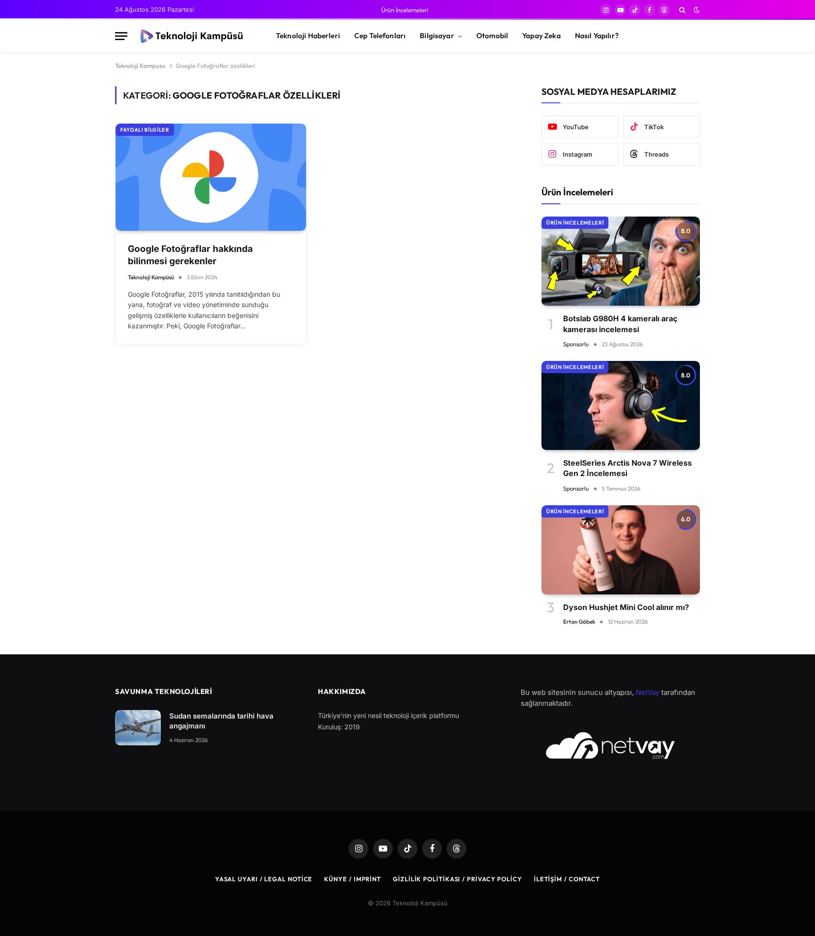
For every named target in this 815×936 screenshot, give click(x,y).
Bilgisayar (437, 35)
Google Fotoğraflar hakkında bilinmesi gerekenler (190, 255)
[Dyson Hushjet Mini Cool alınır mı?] (620, 549)
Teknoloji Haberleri (308, 35)
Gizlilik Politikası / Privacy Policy (457, 879)
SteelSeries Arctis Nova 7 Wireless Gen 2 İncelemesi (627, 468)
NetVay (647, 692)
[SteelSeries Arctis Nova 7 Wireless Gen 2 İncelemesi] (620, 405)
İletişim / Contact (567, 879)
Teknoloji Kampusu (140, 65)
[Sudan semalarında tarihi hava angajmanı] (138, 727)
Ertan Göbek (579, 621)
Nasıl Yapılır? (597, 35)
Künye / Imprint (352, 879)
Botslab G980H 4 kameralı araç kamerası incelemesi (620, 324)
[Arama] (682, 9)
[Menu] (121, 36)
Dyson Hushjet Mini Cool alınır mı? (626, 607)
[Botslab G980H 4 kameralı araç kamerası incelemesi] (620, 261)
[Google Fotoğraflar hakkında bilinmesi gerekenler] (211, 177)
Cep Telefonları (380, 35)
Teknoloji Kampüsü (151, 277)
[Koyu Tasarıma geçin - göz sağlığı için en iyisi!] (695, 10)
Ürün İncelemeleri (404, 10)
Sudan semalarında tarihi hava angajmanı (221, 720)
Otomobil (492, 35)
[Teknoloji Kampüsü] (193, 36)
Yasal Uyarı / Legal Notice (264, 879)
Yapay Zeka (541, 35)
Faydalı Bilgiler (144, 129)
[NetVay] (610, 745)
